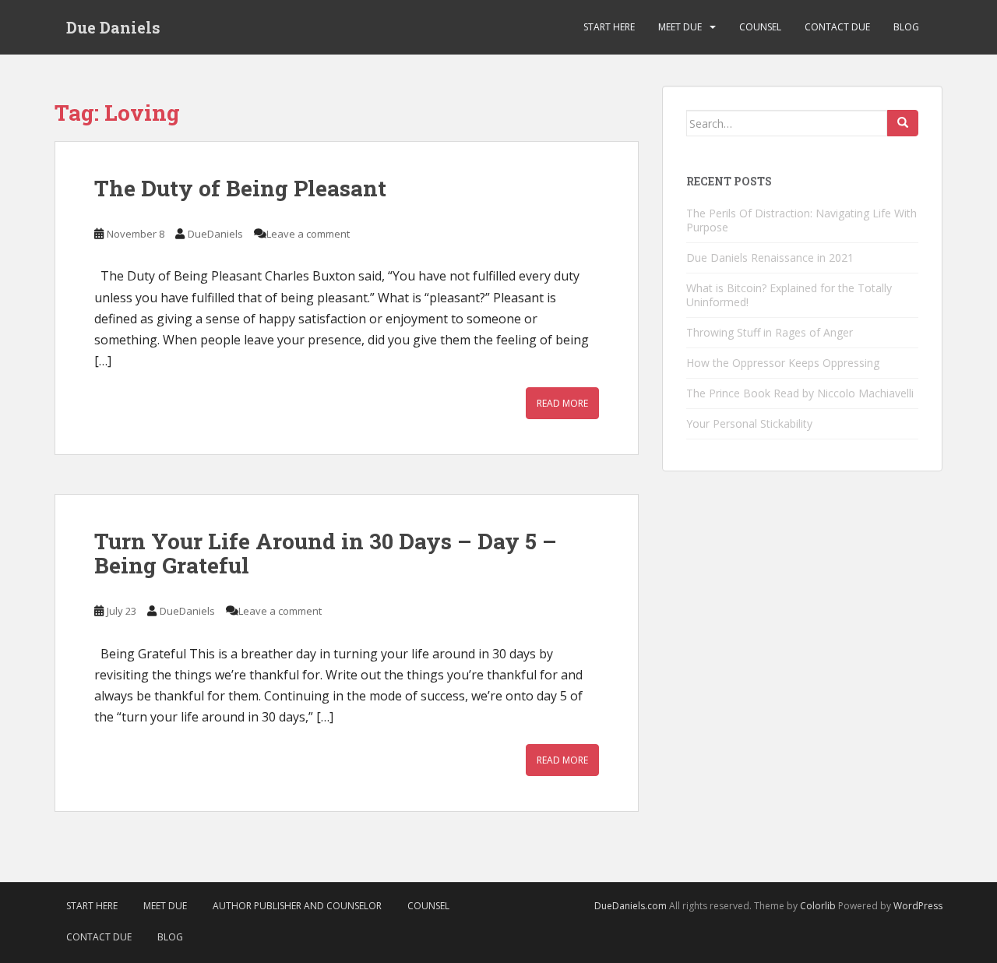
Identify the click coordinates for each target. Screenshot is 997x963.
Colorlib (818, 905)
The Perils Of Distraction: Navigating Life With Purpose (801, 220)
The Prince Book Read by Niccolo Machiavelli (800, 393)
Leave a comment (308, 234)
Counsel (760, 27)
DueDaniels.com (630, 905)
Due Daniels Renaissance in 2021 (770, 257)
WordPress (917, 905)
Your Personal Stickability (749, 423)
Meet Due (680, 27)
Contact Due (837, 27)
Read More (562, 403)
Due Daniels (113, 27)
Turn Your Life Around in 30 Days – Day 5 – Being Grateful (325, 553)
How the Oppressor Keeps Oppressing (782, 362)
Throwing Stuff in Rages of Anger (769, 332)
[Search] (902, 123)
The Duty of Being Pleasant (240, 188)
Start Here (609, 27)
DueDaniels (215, 234)
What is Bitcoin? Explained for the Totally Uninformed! (789, 294)
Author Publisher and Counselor (297, 905)
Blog (906, 27)
